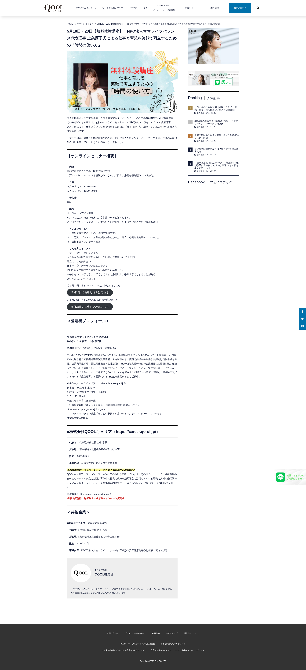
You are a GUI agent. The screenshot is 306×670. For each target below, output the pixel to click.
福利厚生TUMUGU (156, 118)
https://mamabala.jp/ (77, 417)
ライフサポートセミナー (138, 8)
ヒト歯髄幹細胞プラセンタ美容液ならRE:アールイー (124, 650)
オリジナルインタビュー (87, 8)
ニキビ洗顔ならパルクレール (173, 644)
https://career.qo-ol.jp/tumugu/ (95, 494)
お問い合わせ (240, 8)
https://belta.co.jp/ (96, 523)
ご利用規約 (155, 633)
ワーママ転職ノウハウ (112, 8)
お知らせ (189, 8)
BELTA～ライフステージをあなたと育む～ (138, 644)
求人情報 (215, 8)
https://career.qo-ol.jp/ (113, 383)
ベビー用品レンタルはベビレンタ (190, 650)
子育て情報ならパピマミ (161, 650)
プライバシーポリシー (134, 633)
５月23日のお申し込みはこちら (90, 306)
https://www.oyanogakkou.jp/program (86, 409)
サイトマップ (172, 633)
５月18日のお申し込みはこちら (90, 292)
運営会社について (191, 633)
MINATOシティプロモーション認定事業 (163, 7)
